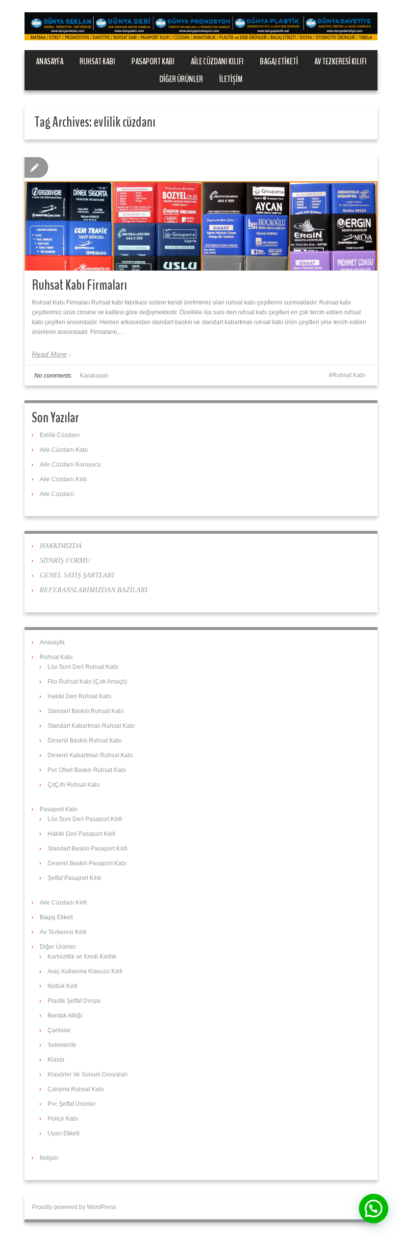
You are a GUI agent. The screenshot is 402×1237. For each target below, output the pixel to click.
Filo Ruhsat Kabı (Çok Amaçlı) (87, 681)
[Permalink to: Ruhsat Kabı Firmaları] (201, 249)
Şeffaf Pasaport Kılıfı (74, 878)
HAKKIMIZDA (61, 546)
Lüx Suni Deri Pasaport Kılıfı (85, 819)
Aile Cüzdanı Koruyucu (70, 464)
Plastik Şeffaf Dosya (74, 1000)
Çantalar (59, 1030)
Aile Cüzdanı (57, 494)
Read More (49, 354)
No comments (52, 375)
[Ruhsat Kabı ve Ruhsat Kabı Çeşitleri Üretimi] (201, 26)
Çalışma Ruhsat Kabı (76, 1089)
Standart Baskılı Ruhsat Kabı (86, 711)
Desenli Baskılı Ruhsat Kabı (85, 740)
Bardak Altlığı (65, 1015)
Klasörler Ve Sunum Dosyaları (87, 1074)
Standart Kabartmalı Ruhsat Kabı (91, 725)
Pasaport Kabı (153, 61)
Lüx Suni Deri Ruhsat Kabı (83, 666)
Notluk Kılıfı (62, 986)
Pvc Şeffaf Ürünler (72, 1103)
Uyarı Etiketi (63, 1133)
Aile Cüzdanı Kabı (64, 449)
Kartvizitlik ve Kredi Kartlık (82, 956)
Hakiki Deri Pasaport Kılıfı (81, 833)
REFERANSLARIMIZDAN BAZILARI (94, 590)
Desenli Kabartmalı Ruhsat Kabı (90, 755)
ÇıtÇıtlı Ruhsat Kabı (74, 784)
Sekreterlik (62, 1045)
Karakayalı (94, 375)
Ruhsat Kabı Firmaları (79, 285)
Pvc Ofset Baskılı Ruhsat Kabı (87, 770)
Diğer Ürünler (181, 79)
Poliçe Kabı (63, 1118)
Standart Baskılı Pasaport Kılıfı (87, 848)
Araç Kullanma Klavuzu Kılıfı (85, 971)
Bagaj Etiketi (279, 61)
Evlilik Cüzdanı (59, 435)
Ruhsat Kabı (97, 61)
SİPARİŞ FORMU (65, 560)
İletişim (231, 79)
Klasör (56, 1059)
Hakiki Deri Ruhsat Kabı (79, 696)
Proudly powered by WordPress (74, 1207)
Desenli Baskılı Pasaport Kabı (87, 863)
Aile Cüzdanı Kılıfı (217, 61)
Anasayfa (49, 61)
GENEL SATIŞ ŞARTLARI (77, 575)
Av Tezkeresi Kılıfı (340, 61)
